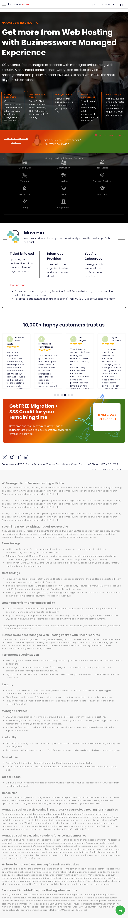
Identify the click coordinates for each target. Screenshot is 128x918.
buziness (18, 4)
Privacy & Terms (112, 469)
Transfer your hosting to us (107, 417)
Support (107, 4)
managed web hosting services (40, 639)
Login (92, 4)
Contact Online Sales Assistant (16, 140)
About (94, 469)
